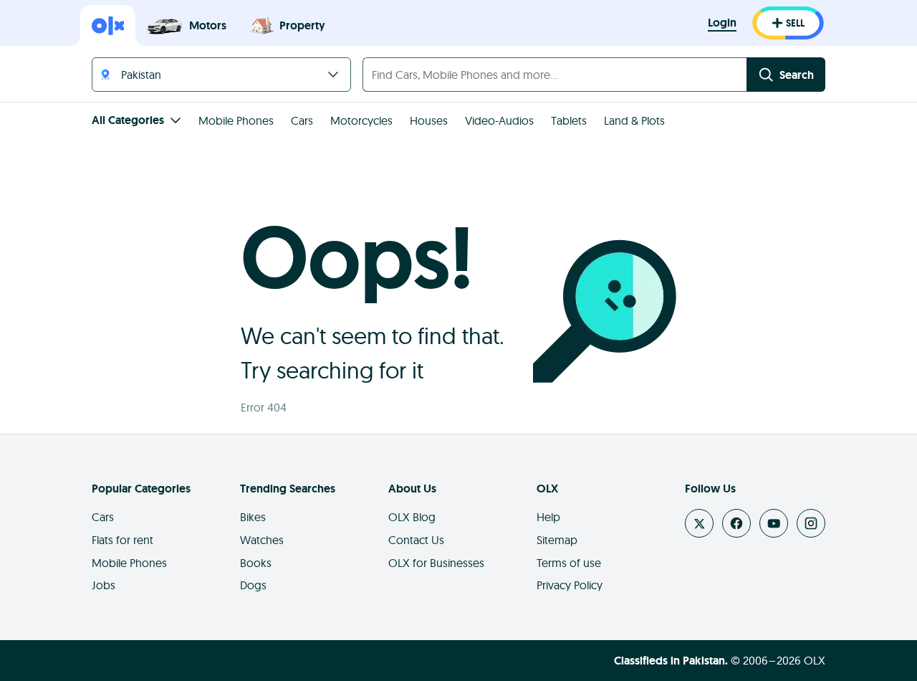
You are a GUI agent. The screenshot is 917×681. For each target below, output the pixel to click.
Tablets (569, 120)
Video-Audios (499, 120)
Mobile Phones (236, 120)
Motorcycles (361, 120)
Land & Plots (634, 120)
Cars (302, 120)
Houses (429, 120)
